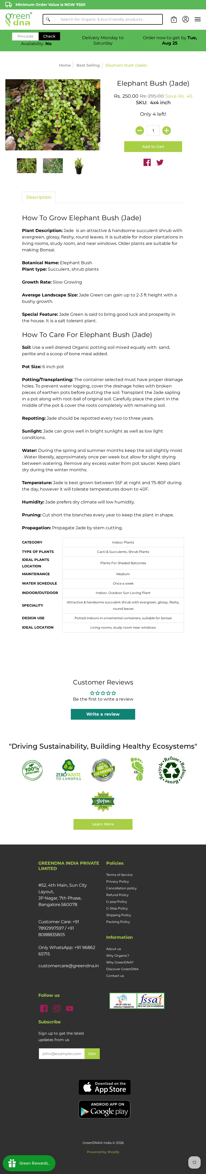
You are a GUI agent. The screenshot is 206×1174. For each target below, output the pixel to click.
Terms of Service (119, 875)
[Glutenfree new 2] (103, 802)
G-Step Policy (117, 908)
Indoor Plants (123, 542)
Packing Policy (118, 922)
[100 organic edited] (34, 769)
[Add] (166, 130)
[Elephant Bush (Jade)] (27, 166)
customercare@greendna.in (68, 965)
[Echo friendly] (103, 770)
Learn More (103, 824)
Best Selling (88, 65)
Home (65, 65)
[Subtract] (139, 130)
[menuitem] (174, 19)
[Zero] (68, 770)
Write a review (103, 714)
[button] (174, 19)
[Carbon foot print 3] (137, 770)
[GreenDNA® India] (18, 19)
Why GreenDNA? (120, 962)
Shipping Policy (118, 915)
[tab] (39, 197)
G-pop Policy (116, 902)
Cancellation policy (121, 888)
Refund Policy (117, 895)
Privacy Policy (117, 881)
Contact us (115, 976)
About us (113, 949)
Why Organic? (117, 956)
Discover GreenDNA (122, 969)
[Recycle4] (172, 770)
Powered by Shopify (103, 1152)
